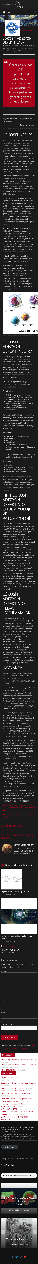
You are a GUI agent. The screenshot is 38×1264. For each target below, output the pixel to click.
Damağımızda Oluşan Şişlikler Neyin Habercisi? (18, 1083)
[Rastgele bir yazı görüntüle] (34, 12)
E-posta (4, 1012)
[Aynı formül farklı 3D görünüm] (11, 870)
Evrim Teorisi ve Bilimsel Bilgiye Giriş (13, 4)
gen (25, 48)
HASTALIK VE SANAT (11, 950)
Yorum (4, 971)
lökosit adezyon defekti (14, 51)
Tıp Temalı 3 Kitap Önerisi (11, 1088)
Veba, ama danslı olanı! (19, 1239)
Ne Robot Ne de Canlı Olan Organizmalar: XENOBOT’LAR (19, 1201)
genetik (28, 48)
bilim (16, 48)
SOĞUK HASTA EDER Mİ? (12, 826)
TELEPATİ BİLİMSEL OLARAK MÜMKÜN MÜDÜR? (17, 836)
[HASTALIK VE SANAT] (10, 946)
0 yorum (31, 46)
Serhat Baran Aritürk (20, 46)
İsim (3, 1001)
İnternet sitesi (6, 1024)
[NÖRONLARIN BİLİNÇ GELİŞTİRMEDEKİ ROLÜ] (19, 899)
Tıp (26, 51)
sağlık (23, 51)
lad (32, 48)
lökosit (4, 51)
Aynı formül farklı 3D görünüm (15, 891)
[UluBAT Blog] (4, 12)
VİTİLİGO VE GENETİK (9, 1109)
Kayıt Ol (4, 1078)
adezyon (6, 48)
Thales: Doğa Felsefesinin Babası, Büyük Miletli (19, 1059)
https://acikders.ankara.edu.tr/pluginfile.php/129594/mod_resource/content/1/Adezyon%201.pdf (19, 807)
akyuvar (12, 48)
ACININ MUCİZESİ (8, 1070)
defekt (21, 48)
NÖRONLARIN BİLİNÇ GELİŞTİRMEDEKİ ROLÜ (18, 937)
